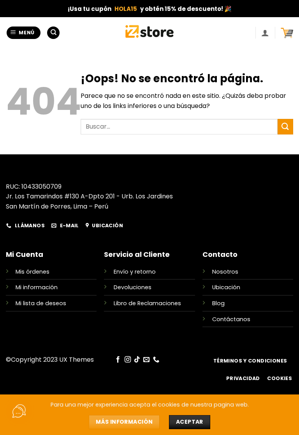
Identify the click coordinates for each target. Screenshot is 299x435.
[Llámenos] (156, 359)
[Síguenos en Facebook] (118, 359)
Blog (218, 303)
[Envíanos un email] (146, 359)
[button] (24, 33)
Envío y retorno (135, 272)
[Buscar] (53, 33)
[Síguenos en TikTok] (137, 359)
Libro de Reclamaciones (147, 303)
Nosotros (225, 272)
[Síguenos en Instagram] (127, 359)
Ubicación (226, 287)
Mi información (37, 287)
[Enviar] (285, 126)
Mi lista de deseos (41, 303)
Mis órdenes (32, 272)
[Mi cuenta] (265, 32)
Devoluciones (132, 287)
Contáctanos (231, 319)
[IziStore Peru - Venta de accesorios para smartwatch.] (149, 32)
